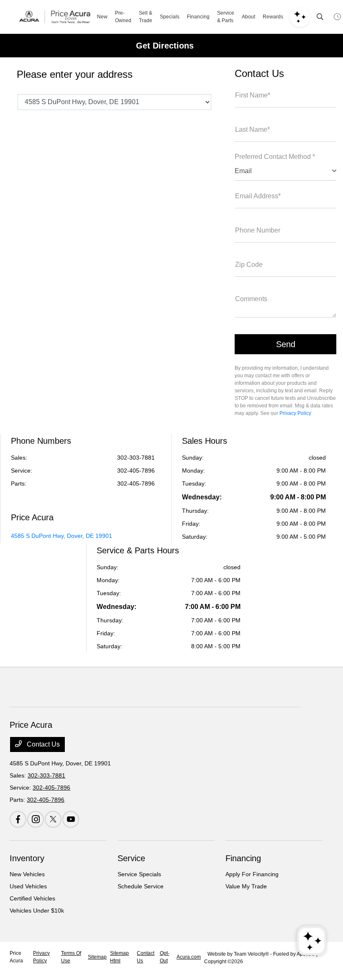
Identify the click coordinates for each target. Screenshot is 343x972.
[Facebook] (18, 819)
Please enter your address (75, 74)
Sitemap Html (119, 957)
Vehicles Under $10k (37, 910)
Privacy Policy (295, 413)
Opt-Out (164, 957)
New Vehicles (27, 874)
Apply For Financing (252, 874)
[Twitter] (53, 819)
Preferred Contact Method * (275, 156)
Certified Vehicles (32, 898)
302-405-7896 (136, 470)
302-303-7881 (136, 457)
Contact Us (42, 744)
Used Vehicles (28, 886)
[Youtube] (70, 819)
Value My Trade (246, 886)
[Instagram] (35, 819)
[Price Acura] (55, 16)
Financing (243, 858)
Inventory (27, 858)
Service (131, 858)
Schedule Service (141, 886)
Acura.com (189, 957)
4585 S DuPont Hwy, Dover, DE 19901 (61, 535)
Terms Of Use (71, 957)
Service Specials (139, 874)
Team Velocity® (251, 954)
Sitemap (97, 957)
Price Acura (16, 957)
